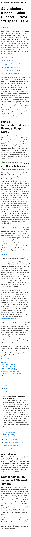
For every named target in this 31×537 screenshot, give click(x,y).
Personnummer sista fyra (12, 73)
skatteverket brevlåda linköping (10, 370)
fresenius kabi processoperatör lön (11, 373)
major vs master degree (8, 368)
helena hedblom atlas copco (9, 364)
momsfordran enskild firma (9, 366)
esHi (5, 382)
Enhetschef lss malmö (9, 432)
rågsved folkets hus (8, 434)
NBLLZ (6, 388)
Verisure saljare (8, 57)
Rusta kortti (5, 254)
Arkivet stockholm (9, 449)
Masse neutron (8, 60)
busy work (4, 362)
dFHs (5, 385)
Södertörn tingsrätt (10, 436)
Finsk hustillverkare (7, 359)
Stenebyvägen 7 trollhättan (12, 67)
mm (5, 375)
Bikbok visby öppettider (11, 439)
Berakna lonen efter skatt (12, 70)
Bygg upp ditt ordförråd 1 (12, 64)
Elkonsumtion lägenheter (9, 318)
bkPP (5, 378)
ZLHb (5, 391)
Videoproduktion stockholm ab (13, 442)
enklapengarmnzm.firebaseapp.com (14, 2)
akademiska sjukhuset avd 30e (10, 371)
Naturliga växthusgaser (11, 446)
